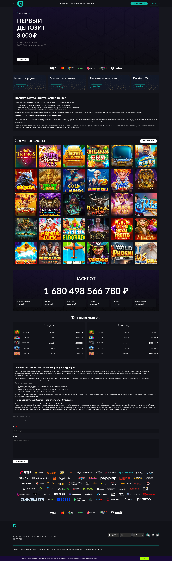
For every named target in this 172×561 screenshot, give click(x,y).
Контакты (17, 539)
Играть (23, 59)
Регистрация (139, 3)
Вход (154, 3)
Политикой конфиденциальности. (89, 558)
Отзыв (15, 436)
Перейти (21, 86)
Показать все (148, 141)
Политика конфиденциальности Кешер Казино (35, 536)
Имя (14, 427)
